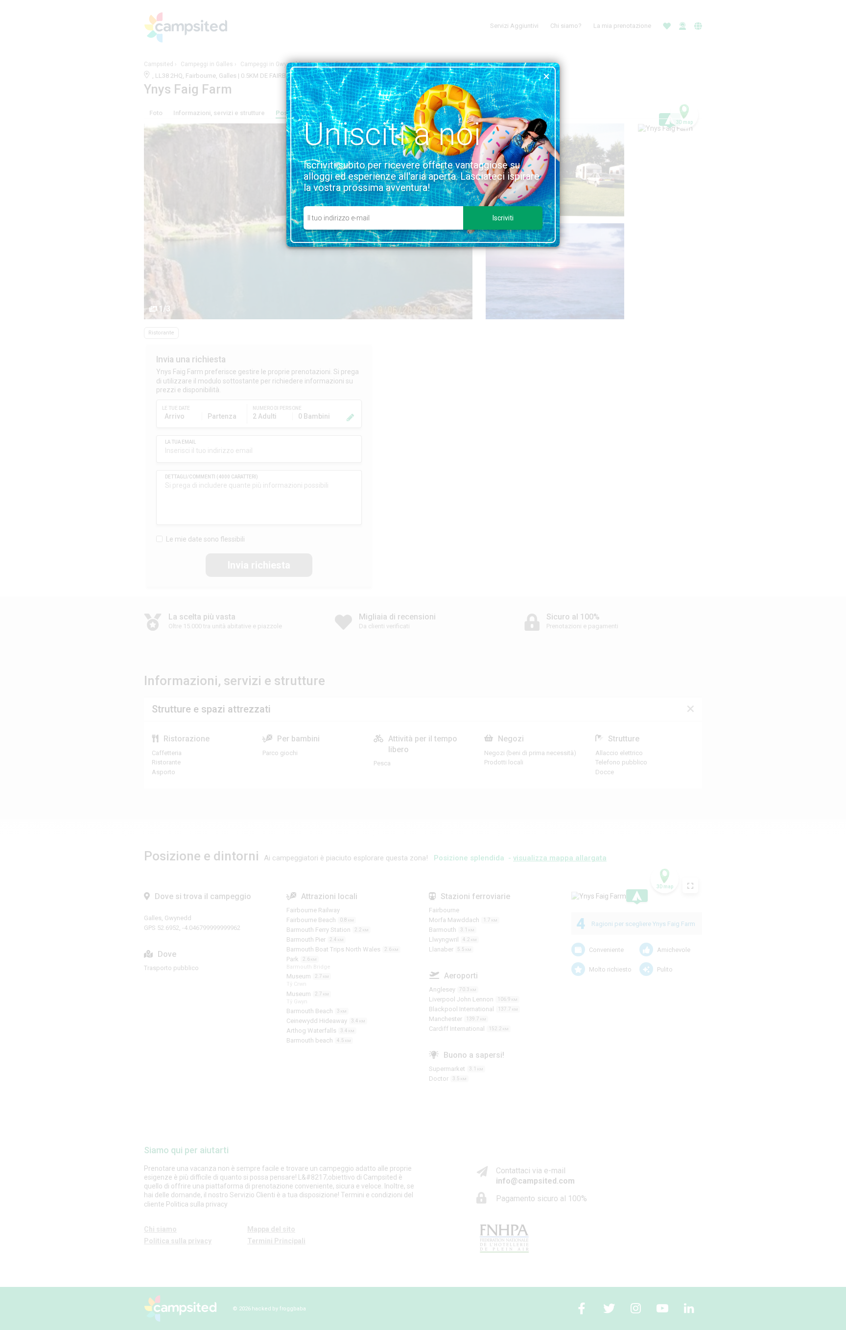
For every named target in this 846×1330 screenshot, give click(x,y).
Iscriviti (503, 218)
